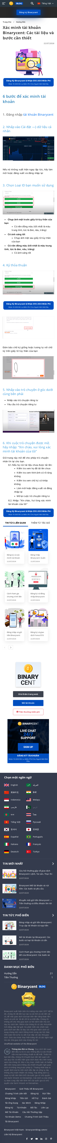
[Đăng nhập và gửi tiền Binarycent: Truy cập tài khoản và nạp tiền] (14, 618)
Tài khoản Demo (13, 1116)
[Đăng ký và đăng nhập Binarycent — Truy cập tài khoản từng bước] (38, 579)
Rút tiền (46, 1093)
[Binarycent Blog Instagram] (44, 1139)
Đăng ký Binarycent (28, 12)
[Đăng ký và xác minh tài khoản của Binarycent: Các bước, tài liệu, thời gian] (14, 540)
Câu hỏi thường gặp (32, 1112)
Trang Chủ (7, 22)
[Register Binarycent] (28, 736)
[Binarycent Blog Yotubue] (35, 1139)
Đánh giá (46, 1098)
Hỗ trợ (35, 1098)
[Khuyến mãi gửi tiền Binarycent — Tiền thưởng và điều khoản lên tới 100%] (9, 903)
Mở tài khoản (28, 703)
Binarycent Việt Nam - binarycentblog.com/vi (25, 1129)
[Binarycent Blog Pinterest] (49, 1139)
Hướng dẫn (20, 22)
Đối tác (33, 1107)
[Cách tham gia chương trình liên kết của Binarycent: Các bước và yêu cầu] (14, 579)
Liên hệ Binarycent (13, 1134)
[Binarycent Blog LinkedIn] (40, 1139)
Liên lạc (45, 1107)
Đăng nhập (10, 1098)
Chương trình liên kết (16, 1093)
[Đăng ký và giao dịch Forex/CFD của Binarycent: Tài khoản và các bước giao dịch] (38, 618)
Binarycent (10, 1089)
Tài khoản (22, 1107)
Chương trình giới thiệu (37, 1116)
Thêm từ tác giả (40, 523)
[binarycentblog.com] (15, 3)
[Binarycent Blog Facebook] (25, 1139)
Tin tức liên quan (15, 523)
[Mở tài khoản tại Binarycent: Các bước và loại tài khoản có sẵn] (9, 940)
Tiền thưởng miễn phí (29, 712)
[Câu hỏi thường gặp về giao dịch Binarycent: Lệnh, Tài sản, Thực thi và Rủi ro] (9, 873)
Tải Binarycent (12, 1121)
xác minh (26, 1103)
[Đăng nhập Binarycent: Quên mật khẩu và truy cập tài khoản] (38, 540)
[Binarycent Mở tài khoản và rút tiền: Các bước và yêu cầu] (9, 888)
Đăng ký (35, 1093)
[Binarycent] (28, 686)
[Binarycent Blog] (28, 989)
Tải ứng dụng (11, 1103)
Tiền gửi (24, 1098)
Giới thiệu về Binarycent (31, 1089)
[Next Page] (11, 647)
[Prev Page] (5, 647)
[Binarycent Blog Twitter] (30, 1139)
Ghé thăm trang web (28, 694)
